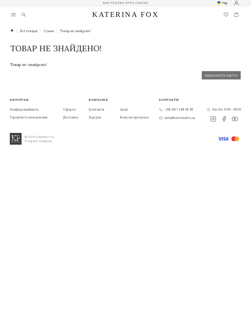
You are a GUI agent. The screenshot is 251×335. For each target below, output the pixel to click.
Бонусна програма (134, 117)
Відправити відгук (221, 75)
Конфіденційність (24, 109)
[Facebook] (224, 119)
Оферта (69, 109)
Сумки (49, 31)
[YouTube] (235, 119)
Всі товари (28, 31)
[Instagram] (213, 119)
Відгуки (95, 117)
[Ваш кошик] (236, 15)
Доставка (70, 117)
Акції (124, 109)
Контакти (96, 109)
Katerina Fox (125, 14)
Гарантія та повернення (28, 117)
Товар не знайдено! (75, 31)
